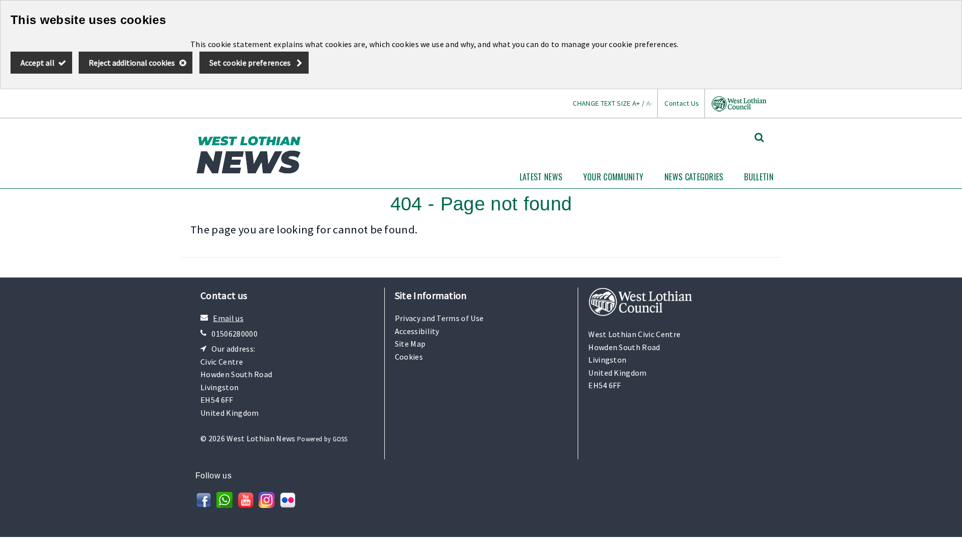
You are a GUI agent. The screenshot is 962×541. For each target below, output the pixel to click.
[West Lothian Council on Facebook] (203, 505)
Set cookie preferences (250, 63)
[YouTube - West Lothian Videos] (245, 505)
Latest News (541, 177)
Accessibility (417, 331)
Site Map (410, 344)
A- (649, 103)
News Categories (694, 177)
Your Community (613, 177)
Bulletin (759, 177)
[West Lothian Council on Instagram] (267, 505)
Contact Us (681, 103)
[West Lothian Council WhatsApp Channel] (224, 505)
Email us (228, 318)
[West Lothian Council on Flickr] (288, 505)
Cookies (409, 357)
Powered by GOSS (322, 439)
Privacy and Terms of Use (439, 318)
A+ (636, 103)
